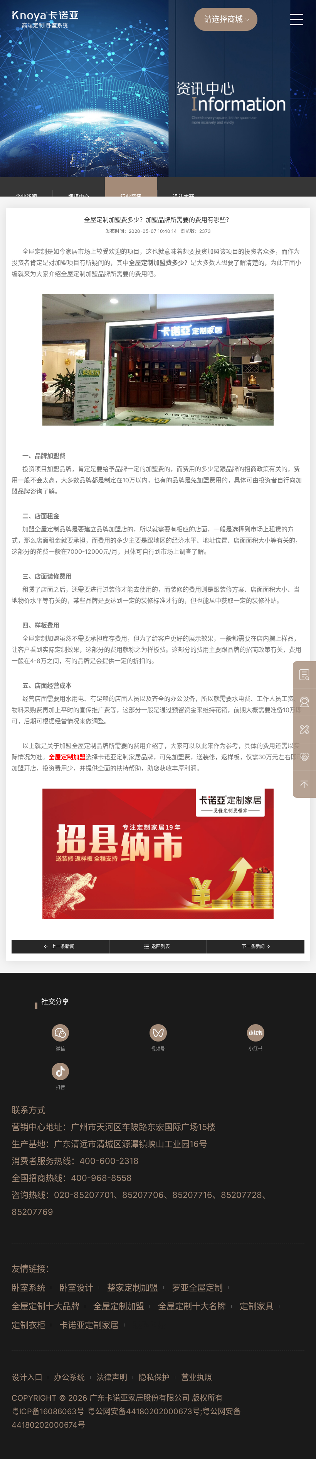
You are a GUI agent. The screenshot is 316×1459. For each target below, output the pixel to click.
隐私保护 (154, 1377)
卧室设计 (76, 1288)
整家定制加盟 (132, 1288)
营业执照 (196, 1377)
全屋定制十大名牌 (192, 1306)
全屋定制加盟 (118, 1306)
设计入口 (27, 1377)
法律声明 (111, 1377)
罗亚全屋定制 (197, 1288)
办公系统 (69, 1377)
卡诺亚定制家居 (89, 1325)
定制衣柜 (28, 1325)
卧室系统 (28, 1288)
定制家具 (257, 1306)
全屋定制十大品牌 (45, 1306)
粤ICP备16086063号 (48, 1411)
